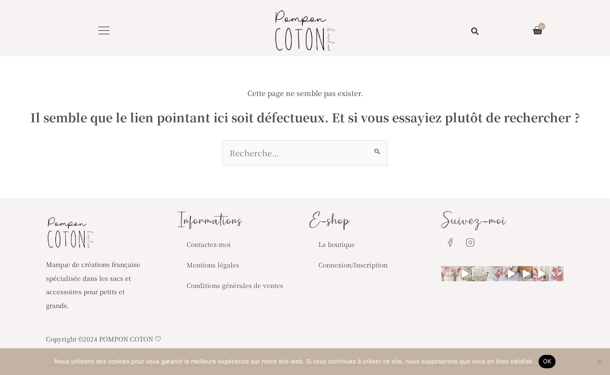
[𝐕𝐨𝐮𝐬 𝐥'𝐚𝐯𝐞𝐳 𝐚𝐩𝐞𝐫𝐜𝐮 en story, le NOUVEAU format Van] (540, 273)
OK (547, 361)
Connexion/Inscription (353, 264)
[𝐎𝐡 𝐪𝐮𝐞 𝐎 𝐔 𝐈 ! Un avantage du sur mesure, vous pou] (556, 273)
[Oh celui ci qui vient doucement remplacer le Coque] (494, 273)
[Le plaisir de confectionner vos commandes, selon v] (510, 273)
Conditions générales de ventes (235, 285)
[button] (104, 30)
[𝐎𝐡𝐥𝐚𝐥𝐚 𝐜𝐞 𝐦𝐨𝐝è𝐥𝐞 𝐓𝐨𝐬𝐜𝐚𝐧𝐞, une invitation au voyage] (525, 273)
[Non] (598, 361)
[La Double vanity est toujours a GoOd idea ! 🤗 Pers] (448, 273)
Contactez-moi (209, 244)
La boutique (336, 244)
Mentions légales (213, 264)
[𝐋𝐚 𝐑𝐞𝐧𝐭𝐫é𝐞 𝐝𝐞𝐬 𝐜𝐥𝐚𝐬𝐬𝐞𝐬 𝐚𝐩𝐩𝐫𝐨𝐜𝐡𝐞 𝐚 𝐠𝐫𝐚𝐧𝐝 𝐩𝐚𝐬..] (479, 273)
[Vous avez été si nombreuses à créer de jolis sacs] (464, 273)
